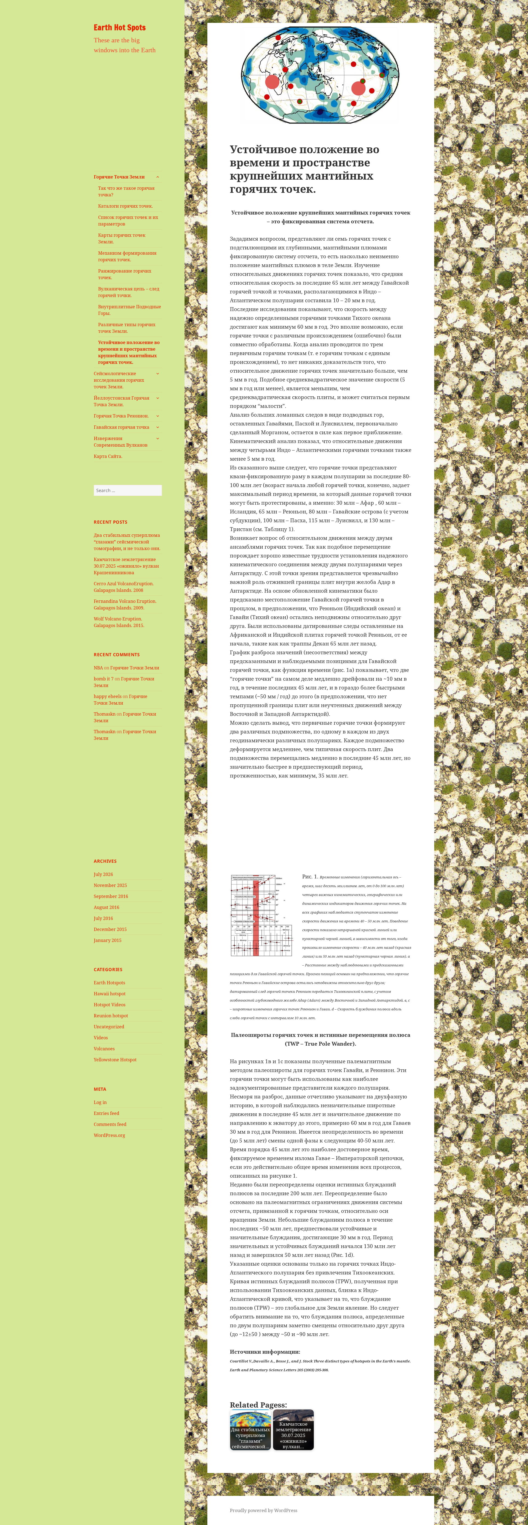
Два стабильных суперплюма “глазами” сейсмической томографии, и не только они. (127, 541)
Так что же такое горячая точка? (126, 191)
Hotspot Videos (109, 1005)
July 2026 (103, 874)
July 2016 (103, 918)
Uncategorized (109, 1027)
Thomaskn (105, 714)
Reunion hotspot (111, 1016)
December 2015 (110, 929)
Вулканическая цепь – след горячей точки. (128, 292)
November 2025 (110, 885)
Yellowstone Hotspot (115, 1060)
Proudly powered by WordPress (263, 1510)
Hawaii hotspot (110, 994)
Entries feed (106, 1113)
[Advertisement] (128, 116)
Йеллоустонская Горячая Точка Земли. (121, 401)
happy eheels (108, 696)
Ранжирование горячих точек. (124, 274)
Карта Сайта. (108, 456)
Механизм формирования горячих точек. (127, 256)
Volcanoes (104, 1049)
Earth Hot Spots (120, 27)
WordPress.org (109, 1135)
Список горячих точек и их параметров (128, 220)
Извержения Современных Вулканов (121, 441)
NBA (98, 668)
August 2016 (106, 907)
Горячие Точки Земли (119, 177)
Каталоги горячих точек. (125, 206)
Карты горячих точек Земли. (121, 238)
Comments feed (110, 1124)
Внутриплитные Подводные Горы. (129, 310)
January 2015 (108, 940)
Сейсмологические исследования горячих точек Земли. (119, 380)
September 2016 (111, 896)
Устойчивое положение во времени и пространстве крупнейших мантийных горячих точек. (129, 352)
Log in (100, 1102)
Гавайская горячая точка (121, 427)
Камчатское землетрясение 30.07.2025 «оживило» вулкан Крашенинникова (126, 566)
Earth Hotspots (109, 983)
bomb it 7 (104, 679)
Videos (101, 1038)
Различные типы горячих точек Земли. (126, 328)
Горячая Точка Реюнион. (121, 416)
